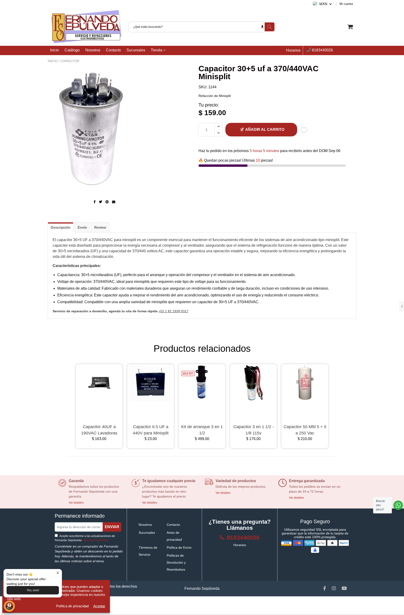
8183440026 (322, 50)
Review (100, 227)
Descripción (60, 227)
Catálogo (72, 50)
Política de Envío (179, 547)
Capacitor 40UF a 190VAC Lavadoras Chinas (99, 430)
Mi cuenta (346, 3)
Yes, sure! (33, 590)
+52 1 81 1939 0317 (173, 311)
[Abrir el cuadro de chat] (9, 606)
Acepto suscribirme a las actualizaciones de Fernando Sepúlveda (85, 538)
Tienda (157, 50)
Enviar (112, 527)
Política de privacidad (72, 606)
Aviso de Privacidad (95, 540)
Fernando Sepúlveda (202, 588)
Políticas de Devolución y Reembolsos (176, 562)
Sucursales (135, 50)
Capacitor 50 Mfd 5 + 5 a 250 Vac (305, 429)
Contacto (113, 50)
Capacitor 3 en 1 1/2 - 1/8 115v (253, 429)
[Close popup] (57, 573)
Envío (82, 227)
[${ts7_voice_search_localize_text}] (262, 26)
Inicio (54, 50)
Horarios (293, 50)
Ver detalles (76, 502)
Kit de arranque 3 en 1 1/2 (202, 429)
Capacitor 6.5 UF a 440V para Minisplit (151, 429)
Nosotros (92, 50)
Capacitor (70, 61)
